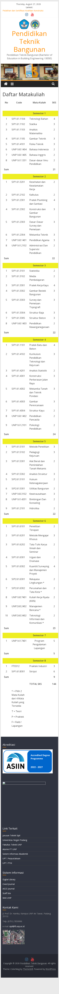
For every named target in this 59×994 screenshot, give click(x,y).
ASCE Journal (8, 888)
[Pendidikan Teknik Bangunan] (29, 65)
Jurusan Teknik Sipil (11, 835)
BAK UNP (7, 897)
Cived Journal (9, 884)
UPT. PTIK (7, 863)
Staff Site (7, 893)
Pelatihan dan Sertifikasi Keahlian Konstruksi (23, 10)
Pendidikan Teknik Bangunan (29, 41)
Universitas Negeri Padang (15, 840)
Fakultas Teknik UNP (12, 844)
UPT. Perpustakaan (11, 858)
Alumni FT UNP (10, 849)
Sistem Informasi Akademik (15, 853)
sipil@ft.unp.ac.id (16, 926)
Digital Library (9, 879)
